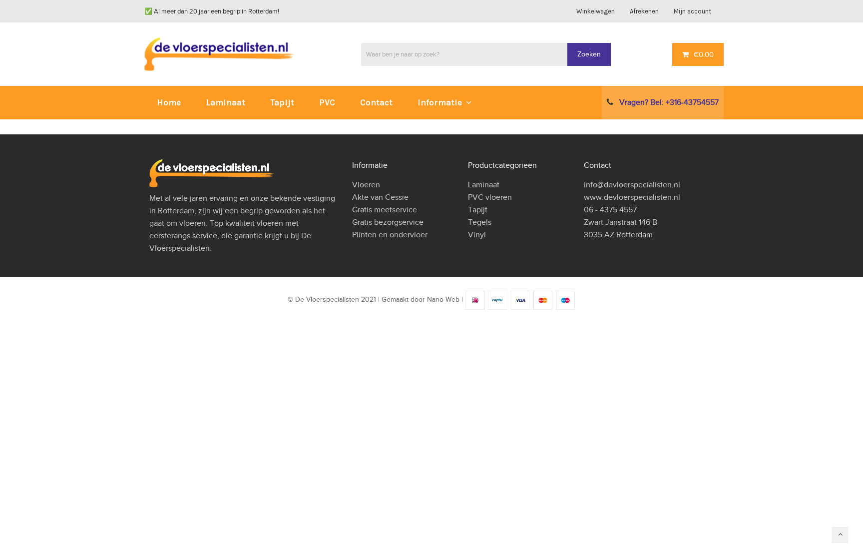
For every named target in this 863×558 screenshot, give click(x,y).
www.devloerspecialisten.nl (632, 197)
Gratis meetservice (384, 209)
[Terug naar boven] (840, 535)
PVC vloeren (490, 197)
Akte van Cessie (380, 197)
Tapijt (477, 209)
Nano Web (443, 300)
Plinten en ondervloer (390, 234)
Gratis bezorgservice (388, 222)
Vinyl (477, 234)
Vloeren (366, 184)
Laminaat (483, 184)
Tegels (479, 222)
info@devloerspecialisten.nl (632, 184)
